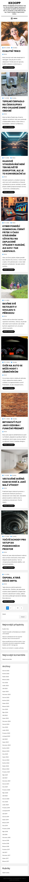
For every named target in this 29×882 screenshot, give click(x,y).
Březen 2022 (5, 769)
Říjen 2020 (5, 793)
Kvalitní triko (11, 51)
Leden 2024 (5, 730)
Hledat (4, 614)
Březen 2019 (5, 822)
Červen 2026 (5, 670)
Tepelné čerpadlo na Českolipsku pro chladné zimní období (14, 106)
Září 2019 (4, 813)
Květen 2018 (5, 843)
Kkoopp (14, 3)
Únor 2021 (5, 787)
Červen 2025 (5, 697)
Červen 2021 (5, 784)
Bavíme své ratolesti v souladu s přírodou (9, 308)
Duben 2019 (5, 819)
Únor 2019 (5, 825)
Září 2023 (5, 739)
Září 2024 (5, 715)
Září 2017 (4, 852)
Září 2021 (4, 778)
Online (13, 158)
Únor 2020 (5, 801)
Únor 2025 (5, 709)
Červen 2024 (5, 724)
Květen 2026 (5, 673)
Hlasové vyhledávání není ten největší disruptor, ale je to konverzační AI (14, 167)
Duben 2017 (5, 858)
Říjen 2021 (5, 775)
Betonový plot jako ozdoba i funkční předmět (13, 425)
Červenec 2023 (6, 745)
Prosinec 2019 (6, 807)
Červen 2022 (5, 760)
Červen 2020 (5, 799)
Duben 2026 (5, 676)
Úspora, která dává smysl (11, 579)
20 (18, 608)
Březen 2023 (5, 751)
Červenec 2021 (6, 781)
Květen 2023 (5, 748)
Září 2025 (5, 688)
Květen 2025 (5, 700)
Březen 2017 (5, 861)
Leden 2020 (5, 804)
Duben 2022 (5, 766)
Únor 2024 (5, 727)
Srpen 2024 (5, 718)
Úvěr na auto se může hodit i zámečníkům (12, 368)
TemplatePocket (18, 878)
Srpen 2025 (5, 691)
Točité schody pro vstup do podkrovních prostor (14, 544)
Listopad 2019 (6, 810)
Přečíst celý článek (9, 67)
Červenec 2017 (6, 855)
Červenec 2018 (6, 837)
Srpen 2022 (5, 757)
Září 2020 (5, 795)
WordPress (16, 880)
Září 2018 (4, 834)
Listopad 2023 (6, 736)
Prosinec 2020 (6, 790)
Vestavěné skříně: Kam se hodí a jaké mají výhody (14, 482)
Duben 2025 (5, 703)
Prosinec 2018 (6, 828)
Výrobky (15, 47)
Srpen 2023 (5, 742)
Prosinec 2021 (6, 772)
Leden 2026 (5, 685)
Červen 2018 (5, 840)
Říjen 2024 (5, 712)
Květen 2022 (5, 763)
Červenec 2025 (6, 694)
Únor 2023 (5, 754)
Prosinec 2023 (6, 733)
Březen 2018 (5, 846)
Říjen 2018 (5, 831)
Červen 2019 (5, 816)
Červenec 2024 (6, 721)
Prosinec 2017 (6, 849)
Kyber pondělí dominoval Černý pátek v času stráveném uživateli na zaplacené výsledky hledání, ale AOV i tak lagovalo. (13, 239)
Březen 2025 (5, 706)
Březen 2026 (5, 679)
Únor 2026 (5, 682)
